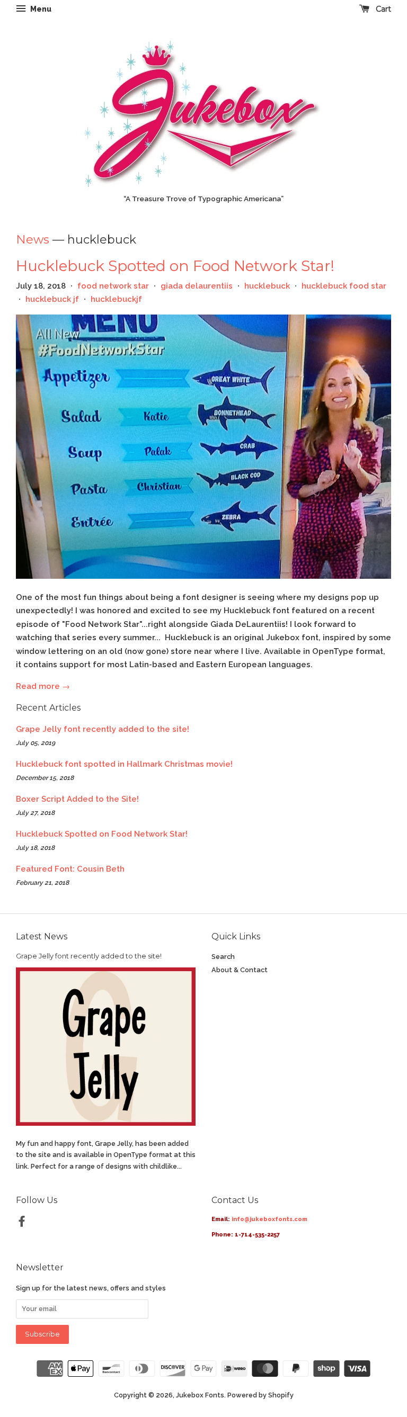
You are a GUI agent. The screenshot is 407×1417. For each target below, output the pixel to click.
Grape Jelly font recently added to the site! (102, 729)
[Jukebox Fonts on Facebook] (22, 1223)
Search (223, 957)
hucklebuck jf (52, 299)
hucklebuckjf (116, 299)
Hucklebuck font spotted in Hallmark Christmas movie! (124, 764)
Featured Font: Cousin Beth (70, 869)
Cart (382, 9)
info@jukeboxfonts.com (269, 1219)
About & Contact (239, 970)
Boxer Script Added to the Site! (77, 799)
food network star (113, 286)
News (32, 239)
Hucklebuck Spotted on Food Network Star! (175, 266)
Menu (40, 9)
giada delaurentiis (197, 286)
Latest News (41, 936)
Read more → (43, 686)
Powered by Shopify (260, 1395)
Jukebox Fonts (200, 1395)
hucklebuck (267, 286)
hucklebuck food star (344, 286)
